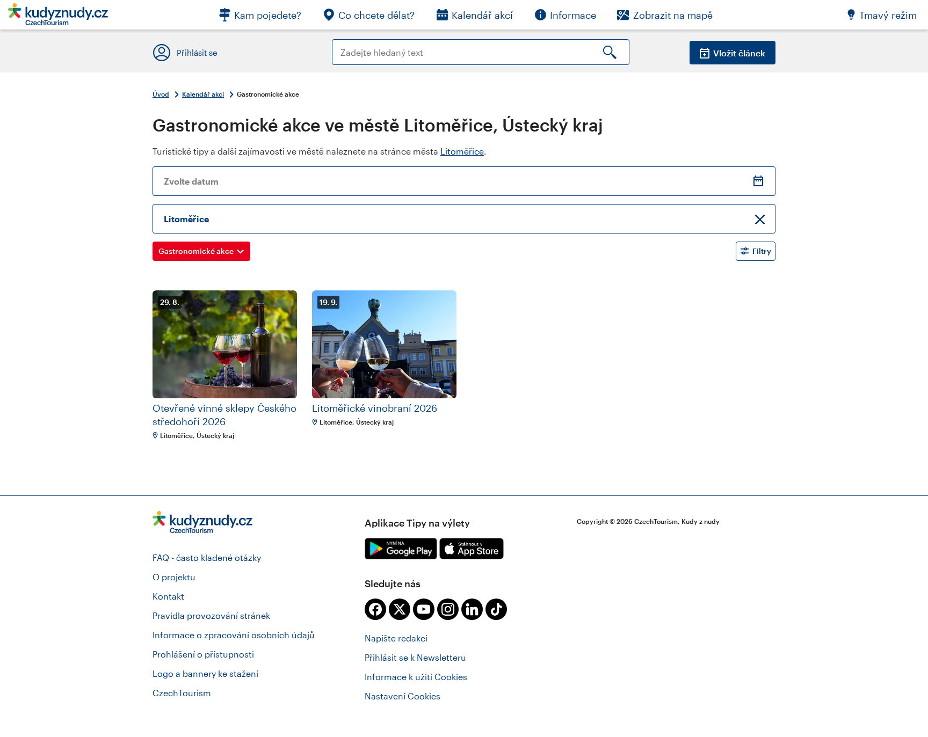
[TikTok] (496, 609)
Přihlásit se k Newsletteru (415, 657)
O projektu (174, 577)
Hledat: (346, 44)
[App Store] (471, 548)
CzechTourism (182, 693)
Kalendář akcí (203, 94)
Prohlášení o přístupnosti (203, 654)
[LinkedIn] (472, 609)
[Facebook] (375, 609)
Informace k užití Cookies (416, 677)
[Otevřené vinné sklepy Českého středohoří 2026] (225, 344)
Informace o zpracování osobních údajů (234, 635)
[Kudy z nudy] (58, 17)
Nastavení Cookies (402, 696)
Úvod (161, 94)
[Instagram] (448, 609)
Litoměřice (462, 151)
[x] (399, 609)
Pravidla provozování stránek (211, 615)
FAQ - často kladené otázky (207, 557)
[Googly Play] (401, 548)
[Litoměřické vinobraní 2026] (384, 344)
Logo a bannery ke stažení (205, 673)
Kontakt (168, 596)
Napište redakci (396, 638)
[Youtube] (423, 609)
